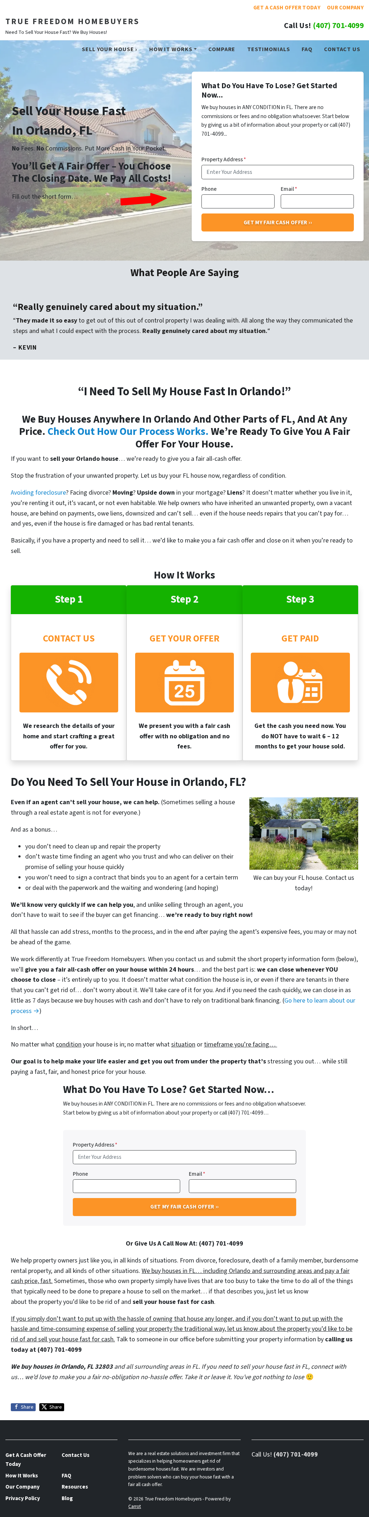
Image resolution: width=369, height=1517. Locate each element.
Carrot (134, 1506)
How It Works (170, 49)
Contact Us (342, 49)
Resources (75, 1487)
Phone (209, 189)
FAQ (307, 49)
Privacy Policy (22, 1498)
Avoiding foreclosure (38, 492)
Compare (221, 49)
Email (289, 189)
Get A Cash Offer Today (286, 8)
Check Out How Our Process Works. (128, 431)
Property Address (223, 159)
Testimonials (268, 49)
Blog (67, 1498)
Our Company (345, 8)
